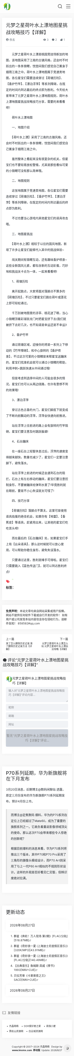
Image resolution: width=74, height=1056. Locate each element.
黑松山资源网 (16, 1031)
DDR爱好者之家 (32, 1026)
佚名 (12, 39)
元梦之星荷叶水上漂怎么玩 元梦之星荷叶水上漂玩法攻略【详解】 (54, 646)
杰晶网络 (14, 1026)
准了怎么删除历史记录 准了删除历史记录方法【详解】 (19, 646)
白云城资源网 (36, 1031)
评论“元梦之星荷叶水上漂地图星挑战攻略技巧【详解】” (35, 662)
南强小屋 (51, 1026)
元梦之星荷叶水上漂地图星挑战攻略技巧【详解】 (39, 680)
